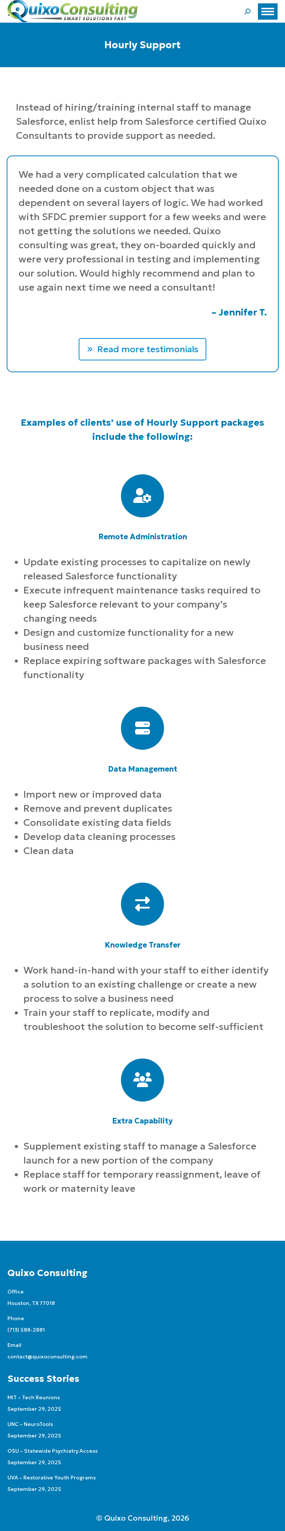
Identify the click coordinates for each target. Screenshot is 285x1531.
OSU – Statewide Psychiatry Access (52, 1450)
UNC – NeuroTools (30, 1424)
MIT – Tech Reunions (33, 1397)
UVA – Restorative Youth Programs (51, 1477)
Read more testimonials (148, 349)
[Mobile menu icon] (268, 11)
